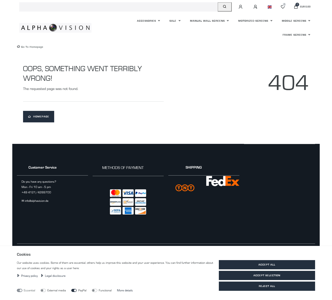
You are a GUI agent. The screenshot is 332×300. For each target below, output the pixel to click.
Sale (173, 20)
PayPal (82, 290)
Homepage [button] (41, 116)
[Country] (269, 7)
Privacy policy (29, 275)
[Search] (225, 7)
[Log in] (241, 7)
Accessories (147, 20)
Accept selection (266, 275)
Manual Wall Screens (208, 20)
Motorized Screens (253, 20)
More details (125, 290)
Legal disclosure (55, 275)
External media (56, 290)
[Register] (256, 7)
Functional (105, 290)
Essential (29, 290)
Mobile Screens (294, 20)
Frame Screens (295, 34)
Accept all (266, 264)
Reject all (267, 286)
